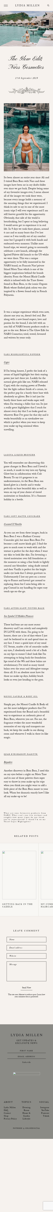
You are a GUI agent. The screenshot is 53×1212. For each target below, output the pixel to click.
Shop (6, 1116)
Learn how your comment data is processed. (30, 996)
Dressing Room (26, 1109)
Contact (7, 1113)
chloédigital (32, 1128)
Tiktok (46, 1116)
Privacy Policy (10, 1119)
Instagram (44, 1107)
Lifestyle (26, 1119)
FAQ (6, 1110)
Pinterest (45, 1113)
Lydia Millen (10, 1107)
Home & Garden (26, 1115)
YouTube (45, 1110)
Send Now (26, 988)
